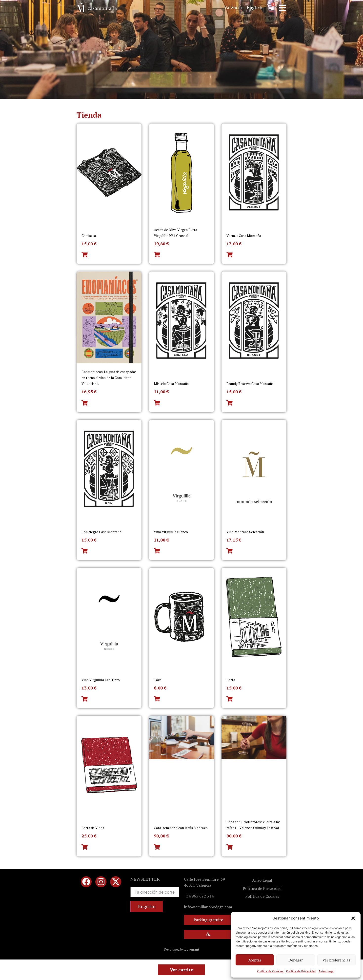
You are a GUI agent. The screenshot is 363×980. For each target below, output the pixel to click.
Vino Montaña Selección (245, 531)
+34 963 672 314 (199, 896)
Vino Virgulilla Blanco (171, 531)
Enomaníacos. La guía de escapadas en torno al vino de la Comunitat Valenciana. (109, 377)
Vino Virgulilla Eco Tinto (100, 679)
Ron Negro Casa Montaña (101, 531)
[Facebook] (86, 881)
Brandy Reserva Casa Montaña (250, 383)
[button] (353, 918)
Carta (230, 679)
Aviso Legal (326, 971)
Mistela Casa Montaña (171, 383)
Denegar (295, 960)
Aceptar (254, 960)
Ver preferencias (336, 960)
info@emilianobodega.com (208, 907)
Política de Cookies (270, 971)
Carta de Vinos (92, 827)
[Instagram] (100, 881)
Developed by (181, 949)
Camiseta (88, 235)
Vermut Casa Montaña (243, 235)
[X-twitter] (115, 881)
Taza (157, 679)
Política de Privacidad (301, 971)
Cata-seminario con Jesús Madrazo (181, 827)
